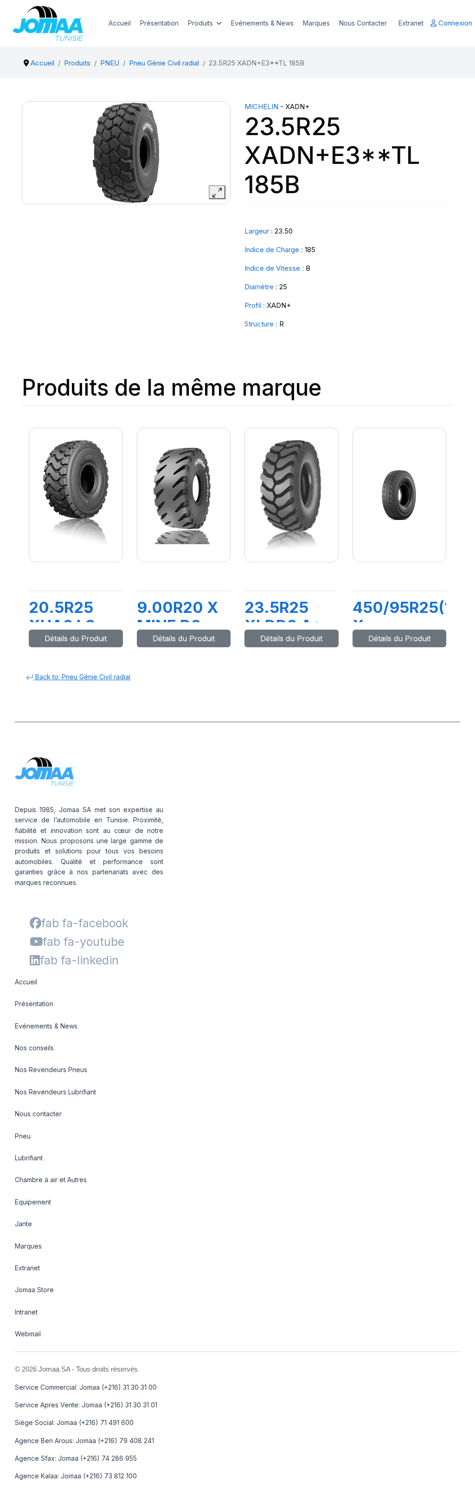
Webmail (28, 1334)
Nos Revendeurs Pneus (51, 1070)
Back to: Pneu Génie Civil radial (81, 677)
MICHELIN (261, 106)
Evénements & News (262, 23)
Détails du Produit (76, 638)
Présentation (159, 23)
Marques (316, 23)
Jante (23, 1224)
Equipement (33, 1202)
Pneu (23, 1136)
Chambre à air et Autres (51, 1180)
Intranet (26, 1312)
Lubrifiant (29, 1158)
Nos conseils (34, 1048)
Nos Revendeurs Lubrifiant (55, 1092)
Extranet (411, 23)
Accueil (120, 23)
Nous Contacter (363, 23)
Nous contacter (38, 1114)
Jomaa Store (34, 1290)
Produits (200, 23)
